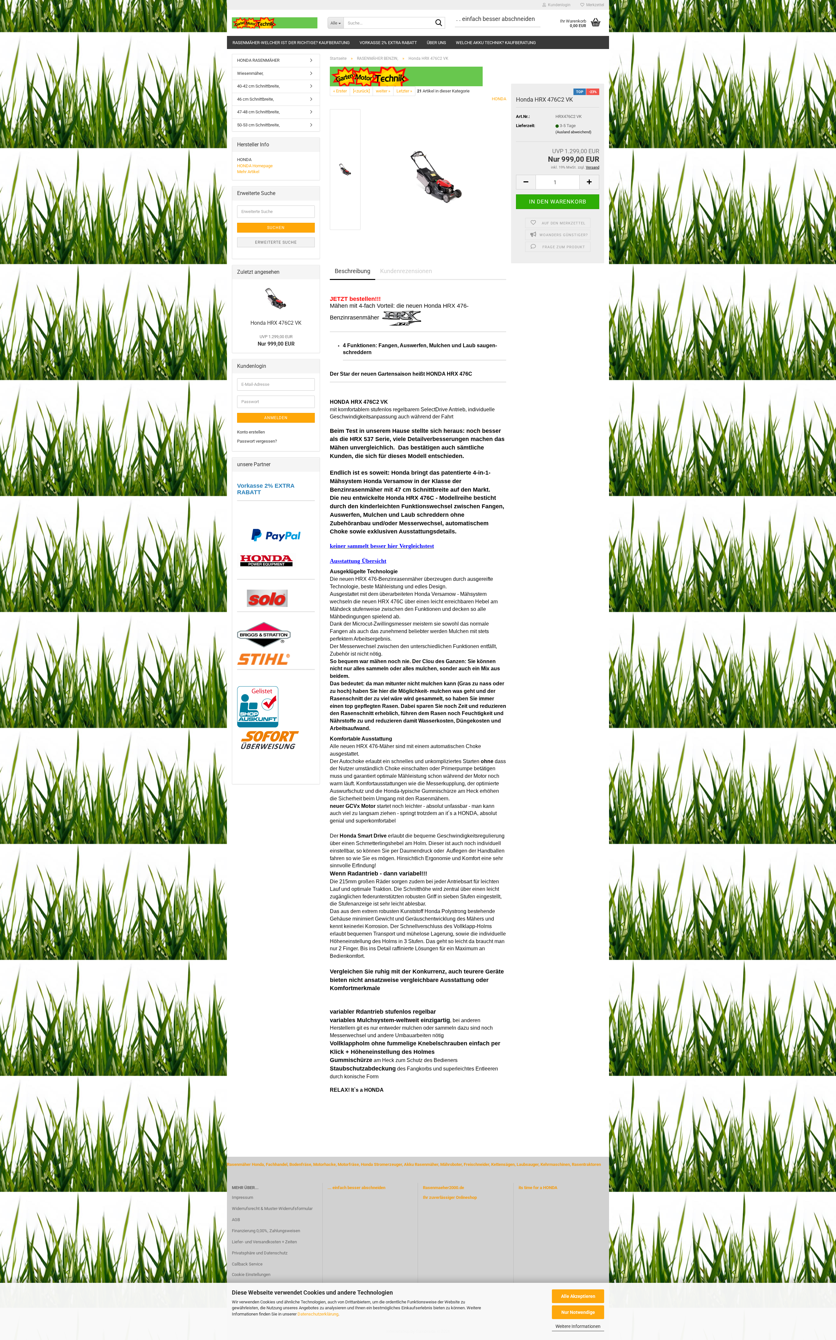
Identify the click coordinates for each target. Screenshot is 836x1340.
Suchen (276, 227)
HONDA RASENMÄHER (258, 60)
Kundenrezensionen (406, 271)
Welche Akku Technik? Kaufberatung (496, 42)
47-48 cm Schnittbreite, (258, 111)
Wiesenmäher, (250, 73)
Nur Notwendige (578, 1312)
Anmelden (276, 418)
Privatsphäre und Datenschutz (259, 1252)
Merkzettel (594, 5)
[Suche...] (439, 23)
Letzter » (404, 91)
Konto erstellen (251, 432)
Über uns (436, 42)
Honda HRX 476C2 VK (275, 323)
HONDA (499, 98)
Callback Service (247, 1264)
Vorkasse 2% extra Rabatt (388, 42)
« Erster (340, 91)
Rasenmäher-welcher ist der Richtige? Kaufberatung (291, 42)
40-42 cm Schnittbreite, (258, 86)
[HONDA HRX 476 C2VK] (437, 169)
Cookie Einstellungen (251, 1274)
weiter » (383, 91)
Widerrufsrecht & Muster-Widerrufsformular (272, 1208)
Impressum (242, 1197)
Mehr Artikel (248, 171)
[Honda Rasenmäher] (266, 559)
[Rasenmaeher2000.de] (275, 23)
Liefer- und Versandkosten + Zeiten (264, 1241)
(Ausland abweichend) (573, 132)
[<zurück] (361, 91)
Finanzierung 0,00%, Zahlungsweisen (266, 1230)
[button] (526, 182)
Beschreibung (352, 271)
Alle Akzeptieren (578, 1296)
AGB (236, 1219)
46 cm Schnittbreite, (255, 99)
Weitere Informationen (578, 1326)
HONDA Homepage (255, 165)
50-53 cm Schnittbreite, (258, 125)
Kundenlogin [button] (558, 5)
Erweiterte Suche (276, 242)
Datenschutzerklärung (317, 1314)
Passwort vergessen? (257, 441)
